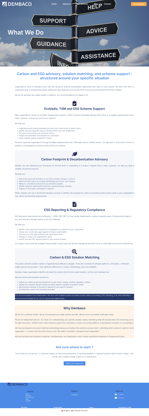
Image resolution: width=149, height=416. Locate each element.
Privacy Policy (58, 407)
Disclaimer (24, 407)
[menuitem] (65, 410)
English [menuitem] (67, 411)
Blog (96, 4)
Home (54, 4)
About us (67, 4)
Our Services (82, 4)
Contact (107, 4)
